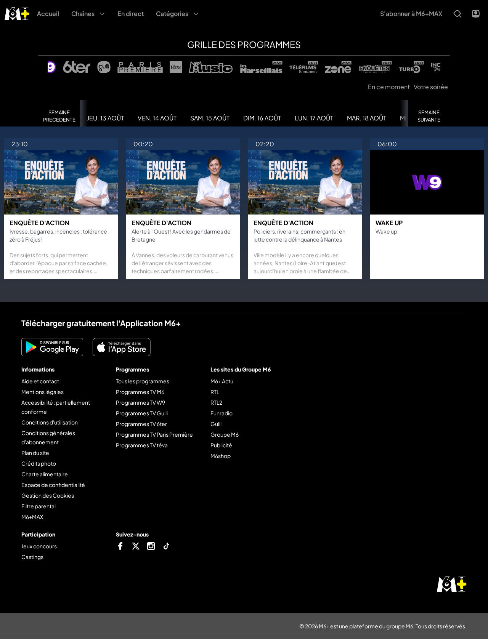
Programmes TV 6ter (141, 423)
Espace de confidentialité (53, 484)
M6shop (220, 455)
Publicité (221, 445)
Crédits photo (38, 463)
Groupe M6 (224, 434)
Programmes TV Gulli (142, 413)
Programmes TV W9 (140, 402)
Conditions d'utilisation (49, 422)
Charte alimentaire (44, 474)
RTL (214, 391)
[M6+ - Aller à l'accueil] (17, 13)
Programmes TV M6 (140, 391)
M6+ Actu (221, 381)
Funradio (221, 413)
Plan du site (35, 452)
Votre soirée (431, 87)
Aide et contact (40, 381)
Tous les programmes (142, 381)
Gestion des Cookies (47, 495)
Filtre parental (38, 506)
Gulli (216, 423)
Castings (32, 556)
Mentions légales (42, 391)
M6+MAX (32, 516)
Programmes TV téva (142, 445)
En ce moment (389, 87)
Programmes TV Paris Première (154, 434)
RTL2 (216, 402)
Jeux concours (39, 546)
